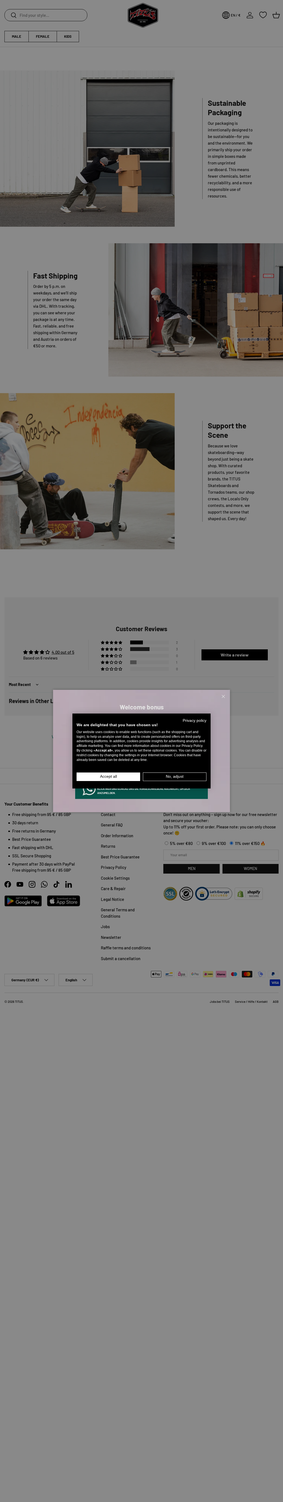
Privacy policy (194, 720)
